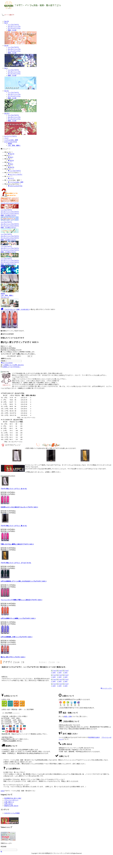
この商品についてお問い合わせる (13, 365)
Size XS (6, 21)
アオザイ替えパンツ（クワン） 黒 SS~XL (14, 525)
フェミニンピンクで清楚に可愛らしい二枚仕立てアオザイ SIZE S (21, 600)
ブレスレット (5, 297)
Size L (6, 68)
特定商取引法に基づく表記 (12, 798)
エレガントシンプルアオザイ (10, 211)
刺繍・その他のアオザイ (8, 215)
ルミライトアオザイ (10, 136)
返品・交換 (67, 716)
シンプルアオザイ (13, 24)
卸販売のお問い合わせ (11, 805)
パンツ (6, 138)
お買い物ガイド (9, 802)
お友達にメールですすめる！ (11, 366)
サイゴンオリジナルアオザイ (10, 203)
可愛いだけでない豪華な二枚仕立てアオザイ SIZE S (17, 544)
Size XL (6, 91)
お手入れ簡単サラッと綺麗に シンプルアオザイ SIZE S (18, 618)
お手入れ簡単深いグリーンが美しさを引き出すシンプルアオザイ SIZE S (23, 581)
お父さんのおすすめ (10, 141)
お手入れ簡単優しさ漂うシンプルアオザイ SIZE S (16, 637)
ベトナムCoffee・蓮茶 (11, 140)
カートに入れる (7, 363)
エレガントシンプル (14, 26)
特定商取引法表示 (94, 737)
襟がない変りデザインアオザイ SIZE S (13, 657)
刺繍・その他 (12, 30)
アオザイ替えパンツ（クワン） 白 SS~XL (14, 488)
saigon (2, 790)
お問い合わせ (8, 804)
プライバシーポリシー (11, 800)
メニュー (5, 149)
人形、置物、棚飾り (14, 145)
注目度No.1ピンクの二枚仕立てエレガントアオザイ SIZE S (19, 507)
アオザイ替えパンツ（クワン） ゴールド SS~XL (16, 562)
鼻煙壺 (10, 143)
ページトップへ (107, 688)
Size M (6, 45)
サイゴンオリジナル (14, 28)
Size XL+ (7, 113)
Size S (6, 23)
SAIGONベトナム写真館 (12, 813)
